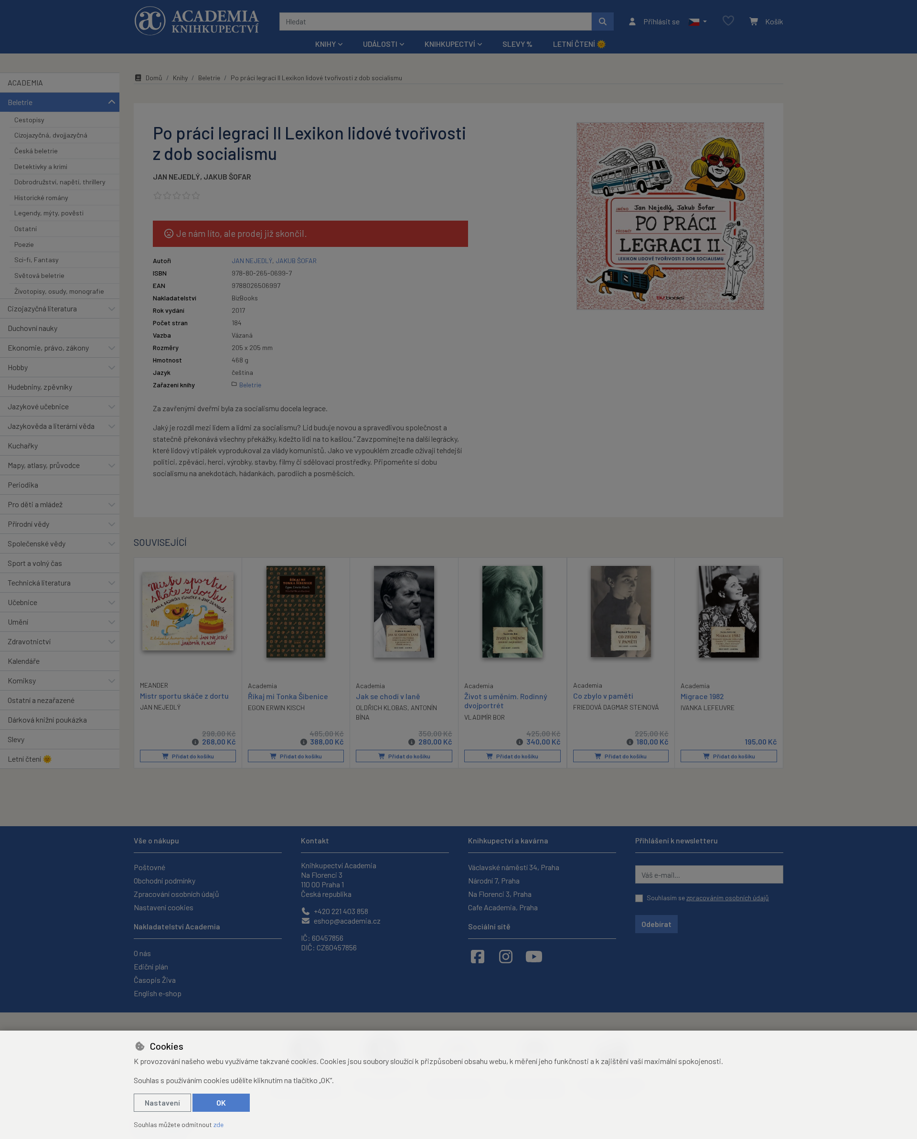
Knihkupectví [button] (450, 43)
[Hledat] (603, 21)
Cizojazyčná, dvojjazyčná (50, 135)
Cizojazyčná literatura (42, 308)
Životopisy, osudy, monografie (59, 291)
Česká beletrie (36, 151)
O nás (142, 953)
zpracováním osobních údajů (727, 898)
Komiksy (22, 680)
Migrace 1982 (702, 696)
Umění (18, 621)
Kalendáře (24, 660)
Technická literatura (39, 582)
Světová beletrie (39, 275)
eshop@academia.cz (346, 920)
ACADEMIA (25, 82)
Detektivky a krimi (40, 166)
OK (221, 1102)
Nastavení (162, 1102)
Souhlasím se (708, 898)
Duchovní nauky (32, 327)
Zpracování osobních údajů (176, 893)
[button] (697, 21)
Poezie (24, 244)
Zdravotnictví (29, 641)
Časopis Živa (155, 979)
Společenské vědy (36, 543)
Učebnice (22, 602)
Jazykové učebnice (38, 406)
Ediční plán (151, 966)
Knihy (180, 78)
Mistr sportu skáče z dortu (184, 695)
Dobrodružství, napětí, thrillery (60, 182)
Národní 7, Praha (494, 880)
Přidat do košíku (192, 756)
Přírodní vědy (28, 523)
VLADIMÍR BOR (484, 717)
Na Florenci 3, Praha (500, 893)
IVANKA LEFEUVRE (708, 707)
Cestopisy (29, 120)
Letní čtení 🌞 (579, 43)
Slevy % (517, 43)
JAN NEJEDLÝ (176, 176)
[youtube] (534, 956)
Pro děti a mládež (35, 504)
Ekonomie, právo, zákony (48, 347)
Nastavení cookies (163, 907)
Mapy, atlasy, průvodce (44, 464)
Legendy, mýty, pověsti (49, 213)
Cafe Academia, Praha (503, 907)
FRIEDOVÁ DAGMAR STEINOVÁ (616, 707)
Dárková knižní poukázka (47, 719)
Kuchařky (23, 445)
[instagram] (505, 956)
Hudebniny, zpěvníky (40, 386)
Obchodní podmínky (164, 880)
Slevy (16, 739)
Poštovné (149, 867)
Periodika (23, 484)
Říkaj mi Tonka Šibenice (288, 696)
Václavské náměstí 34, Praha (513, 867)
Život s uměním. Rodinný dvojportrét (505, 701)
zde (218, 1124)
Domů (154, 78)
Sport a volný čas (35, 562)
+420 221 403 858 (340, 910)
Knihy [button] (325, 43)
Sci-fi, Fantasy (36, 259)
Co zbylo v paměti (603, 695)
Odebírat (656, 923)
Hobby (18, 367)
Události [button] (380, 43)
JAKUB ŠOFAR (227, 176)
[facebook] (477, 956)
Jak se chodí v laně (388, 696)
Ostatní (25, 228)
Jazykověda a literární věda (51, 425)
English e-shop (157, 993)
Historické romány (41, 197)
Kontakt (315, 840)
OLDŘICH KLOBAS (381, 707)
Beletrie (20, 101)
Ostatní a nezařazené (41, 699)
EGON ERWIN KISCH (276, 707)
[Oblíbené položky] (728, 21)
